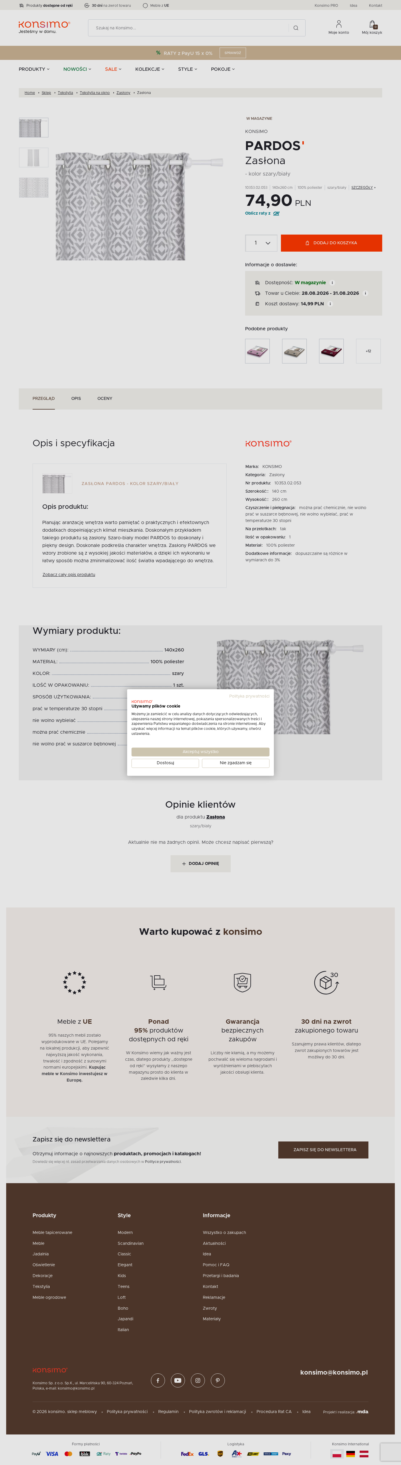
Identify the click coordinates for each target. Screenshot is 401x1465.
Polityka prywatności (249, 696)
